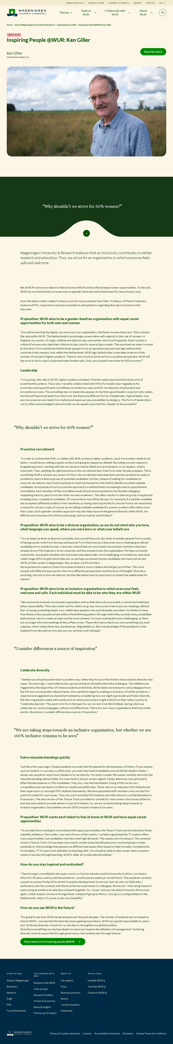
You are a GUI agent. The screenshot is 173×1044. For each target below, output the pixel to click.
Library (137, 3)
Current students (118, 3)
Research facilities (43, 995)
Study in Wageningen (18, 980)
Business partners (70, 992)
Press (64, 986)
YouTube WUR (95, 986)
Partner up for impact (45, 1012)
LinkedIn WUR (95, 980)
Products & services (44, 1000)
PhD (9, 1004)
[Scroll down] (86, 233)
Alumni (64, 998)
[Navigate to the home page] (26, 12)
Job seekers (67, 980)
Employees (66, 1010)
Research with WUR (44, 982)
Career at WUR (96, 3)
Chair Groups (41, 988)
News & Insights (75, 3)
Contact (150, 3)
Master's (11, 992)
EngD (9, 998)
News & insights (42, 1007)
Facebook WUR (96, 992)
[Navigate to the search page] (162, 12)
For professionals (16, 1010)
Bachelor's (12, 986)
